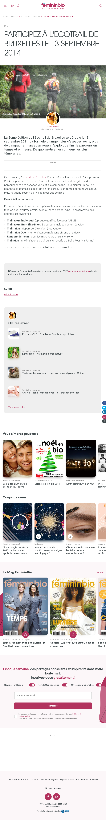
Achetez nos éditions (79, 271)
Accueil (5, 16)
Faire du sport (11, 294)
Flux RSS (94, 779)
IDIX (58, 806)
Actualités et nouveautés (30, 16)
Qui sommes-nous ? (18, 779)
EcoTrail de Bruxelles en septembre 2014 (58, 16)
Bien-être (14, 16)
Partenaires (82, 779)
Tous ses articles (16, 407)
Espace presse (67, 779)
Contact (34, 779)
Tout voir (99, 573)
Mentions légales (49, 779)
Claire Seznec (53, 127)
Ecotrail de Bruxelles (34, 177)
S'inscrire (53, 706)
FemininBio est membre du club (49, 811)
